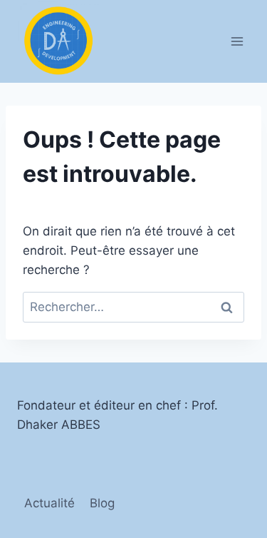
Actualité (49, 503)
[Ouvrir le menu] (237, 41)
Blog (102, 503)
